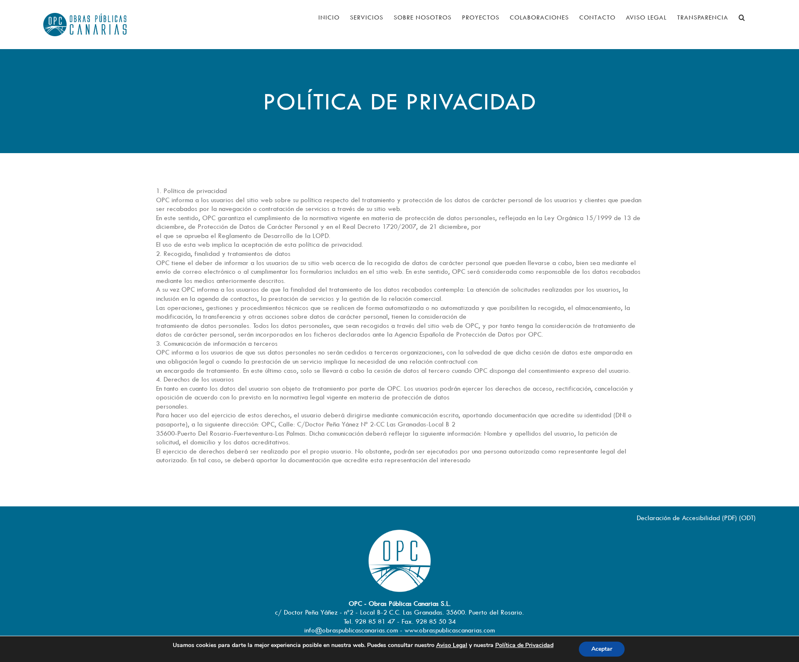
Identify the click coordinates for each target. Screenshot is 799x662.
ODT (747, 517)
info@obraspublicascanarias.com (351, 630)
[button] (742, 17)
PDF (729, 517)
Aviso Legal (451, 645)
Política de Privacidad (524, 645)
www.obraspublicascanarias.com (449, 630)
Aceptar (601, 649)
